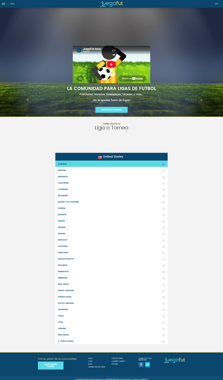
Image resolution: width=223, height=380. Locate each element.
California (63, 183)
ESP (216, 4)
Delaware (63, 196)
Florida (61, 208)
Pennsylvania (64, 297)
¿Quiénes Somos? (119, 361)
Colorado (63, 189)
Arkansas (63, 177)
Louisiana (62, 246)
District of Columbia (68, 202)
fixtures (115, 364)
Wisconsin (63, 335)
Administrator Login (96, 367)
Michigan (62, 265)
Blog (90, 364)
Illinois (61, 221)
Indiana (61, 227)
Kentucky (62, 240)
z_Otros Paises (65, 341)
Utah (60, 322)
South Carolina (66, 303)
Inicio (90, 358)
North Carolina (66, 291)
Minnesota (63, 272)
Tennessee (63, 310)
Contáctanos (117, 358)
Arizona (62, 170)
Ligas (90, 361)
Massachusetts (66, 259)
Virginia (62, 328)
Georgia (62, 215)
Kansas (61, 234)
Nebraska (62, 278)
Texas (61, 316)
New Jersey (63, 284)
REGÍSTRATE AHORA (111, 110)
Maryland (63, 253)
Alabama (62, 164)
